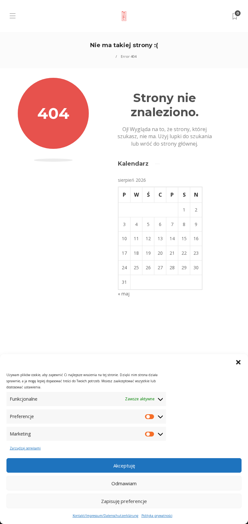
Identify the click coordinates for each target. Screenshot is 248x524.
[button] (238, 362)
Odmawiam (124, 483)
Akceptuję (124, 465)
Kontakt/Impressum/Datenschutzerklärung (105, 515)
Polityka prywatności (156, 515)
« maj (123, 294)
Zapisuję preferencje (124, 501)
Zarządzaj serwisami (25, 448)
